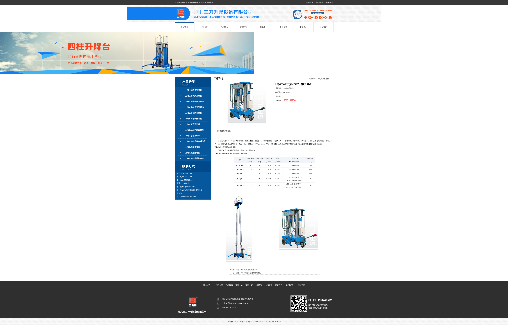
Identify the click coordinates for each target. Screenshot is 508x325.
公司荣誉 (283, 27)
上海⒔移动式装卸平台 (194, 158)
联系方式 (329, 3)
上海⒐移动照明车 (192, 136)
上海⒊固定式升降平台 (194, 102)
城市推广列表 (260, 322)
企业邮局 (319, 3)
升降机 (228, 131)
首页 (319, 79)
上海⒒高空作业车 (192, 147)
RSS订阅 (301, 285)
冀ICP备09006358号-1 (273, 322)
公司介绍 (204, 27)
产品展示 (224, 27)
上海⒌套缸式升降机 (193, 113)
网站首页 (310, 3)
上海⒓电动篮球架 (192, 153)
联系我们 (323, 27)
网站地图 (289, 285)
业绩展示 (303, 27)
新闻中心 (244, 27)
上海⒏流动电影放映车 (194, 130)
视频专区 (263, 27)
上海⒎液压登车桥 (192, 124)
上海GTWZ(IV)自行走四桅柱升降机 (248, 273)
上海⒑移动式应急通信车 (195, 141)
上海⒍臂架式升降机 (193, 119)
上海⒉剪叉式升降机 (193, 96)
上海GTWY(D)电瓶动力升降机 (246, 270)
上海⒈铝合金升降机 (193, 90)
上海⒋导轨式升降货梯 (194, 107)
